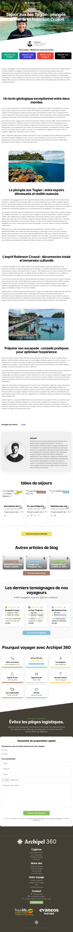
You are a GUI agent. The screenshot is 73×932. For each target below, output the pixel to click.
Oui (5, 750)
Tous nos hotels (36, 871)
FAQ (36, 885)
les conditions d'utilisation (54, 818)
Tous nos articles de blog (36, 573)
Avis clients (36, 859)
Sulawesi (12, 69)
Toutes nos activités (36, 866)
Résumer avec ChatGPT (9, 56)
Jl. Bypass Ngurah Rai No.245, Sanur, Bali (37, 899)
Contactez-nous (36, 902)
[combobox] (6, 780)
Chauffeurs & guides (36, 857)
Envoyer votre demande (36, 813)
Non (6, 754)
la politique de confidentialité (36, 818)
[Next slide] (70, 508)
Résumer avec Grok (63, 56)
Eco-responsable (36, 855)
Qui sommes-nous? (36, 852)
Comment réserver (36, 880)
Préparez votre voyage (36, 882)
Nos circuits (65, 3)
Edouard (37, 42)
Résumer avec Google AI (45, 56)
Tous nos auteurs (36, 873)
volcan (18, 121)
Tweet (23, 424)
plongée (16, 200)
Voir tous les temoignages (36, 633)
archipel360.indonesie (37, 896)
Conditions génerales (36, 887)
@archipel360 (37, 894)
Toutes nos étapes (36, 868)
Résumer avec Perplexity (27, 56)
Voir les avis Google (36, 664)
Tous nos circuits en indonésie (36, 534)
